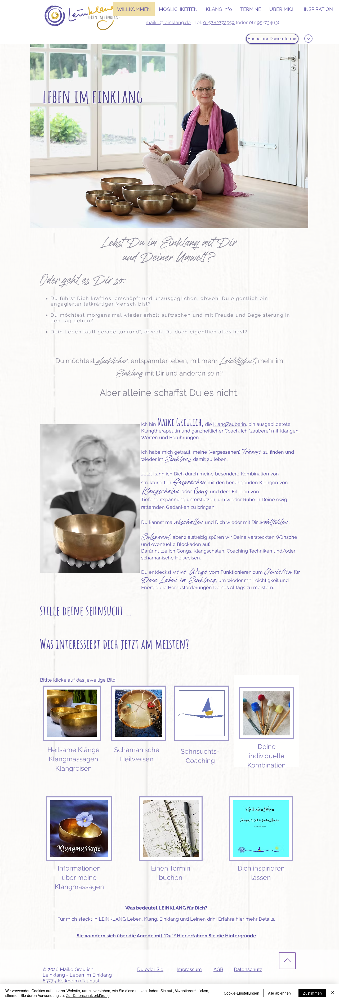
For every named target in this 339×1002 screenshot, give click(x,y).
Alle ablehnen (279, 993)
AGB (218, 969)
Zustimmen (312, 993)
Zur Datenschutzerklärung (88, 995)
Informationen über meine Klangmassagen (79, 877)
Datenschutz (248, 969)
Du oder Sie (150, 969)
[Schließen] (332, 993)
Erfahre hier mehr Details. (246, 919)
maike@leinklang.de (168, 22)
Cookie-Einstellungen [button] (241, 993)
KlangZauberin (229, 424)
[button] (178, 9)
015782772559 (219, 22)
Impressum (189, 969)
